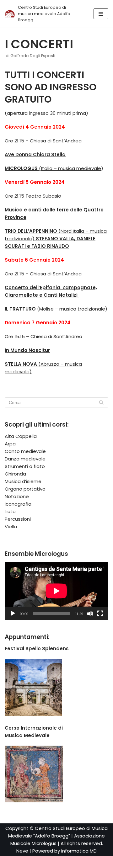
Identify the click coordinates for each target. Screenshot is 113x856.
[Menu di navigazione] (101, 13)
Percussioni (18, 519)
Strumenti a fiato (25, 466)
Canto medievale (25, 451)
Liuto (10, 511)
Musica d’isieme (23, 481)
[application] (56, 591)
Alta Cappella (21, 436)
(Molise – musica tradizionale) (56, 309)
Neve (22, 851)
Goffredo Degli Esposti (32, 55)
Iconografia (18, 504)
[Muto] (90, 613)
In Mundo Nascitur (27, 350)
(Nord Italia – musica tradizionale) (56, 238)
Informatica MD (79, 851)
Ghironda (15, 474)
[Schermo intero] (100, 613)
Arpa (10, 443)
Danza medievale (25, 458)
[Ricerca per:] (56, 402)
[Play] (13, 613)
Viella (11, 526)
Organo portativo (25, 489)
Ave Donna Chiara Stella (35, 154)
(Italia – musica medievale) (54, 168)
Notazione (17, 496)
